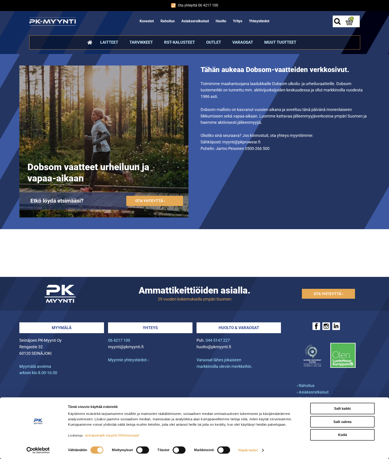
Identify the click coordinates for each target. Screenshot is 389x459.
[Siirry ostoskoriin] (349, 21)
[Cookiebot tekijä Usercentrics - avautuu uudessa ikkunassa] (38, 450)
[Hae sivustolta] (337, 21)
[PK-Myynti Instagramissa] (326, 326)
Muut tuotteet (280, 42)
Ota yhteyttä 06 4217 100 (198, 5)
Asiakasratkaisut (195, 21)
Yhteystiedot (259, 21)
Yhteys (150, 327)
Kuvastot (147, 21)
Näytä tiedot (248, 450)
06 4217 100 (119, 340)
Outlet (213, 42)
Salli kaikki (342, 408)
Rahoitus (168, 21)
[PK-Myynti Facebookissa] (316, 326)
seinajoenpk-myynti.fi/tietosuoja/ (112, 435)
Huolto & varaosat (239, 327)
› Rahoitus (305, 385)
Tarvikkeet (141, 42)
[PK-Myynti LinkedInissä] (336, 326)
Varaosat (242, 42)
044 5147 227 (218, 340)
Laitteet (109, 42)
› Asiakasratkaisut (313, 392)
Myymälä (62, 327)
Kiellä (342, 435)
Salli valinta (342, 422)
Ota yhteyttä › (150, 201)
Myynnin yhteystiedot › (128, 359)
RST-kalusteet (179, 42)
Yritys (237, 21)
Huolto (221, 21)
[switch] (142, 450)
